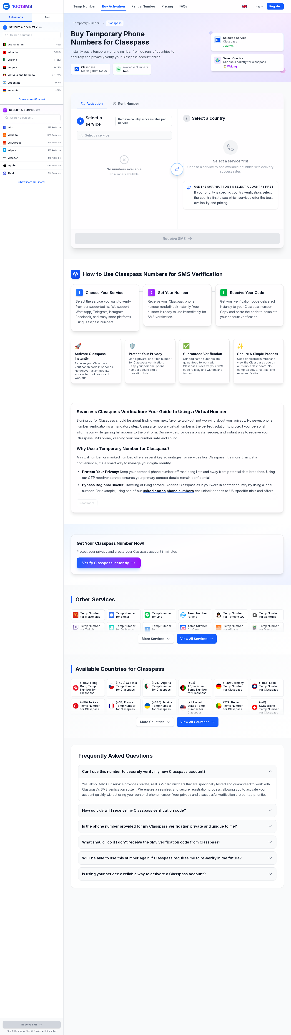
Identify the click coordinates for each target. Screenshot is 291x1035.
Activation (95, 103)
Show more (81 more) (32, 99)
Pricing (167, 6)
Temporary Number (86, 23)
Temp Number (84, 6)
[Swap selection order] (177, 169)
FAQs (183, 6)
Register (275, 6)
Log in (259, 6)
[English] (244, 6)
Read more (87, 503)
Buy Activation (113, 6)
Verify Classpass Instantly (105, 563)
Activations (16, 17)
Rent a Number (143, 6)
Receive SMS (174, 238)
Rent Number (128, 103)
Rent (47, 17)
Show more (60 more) (31, 182)
